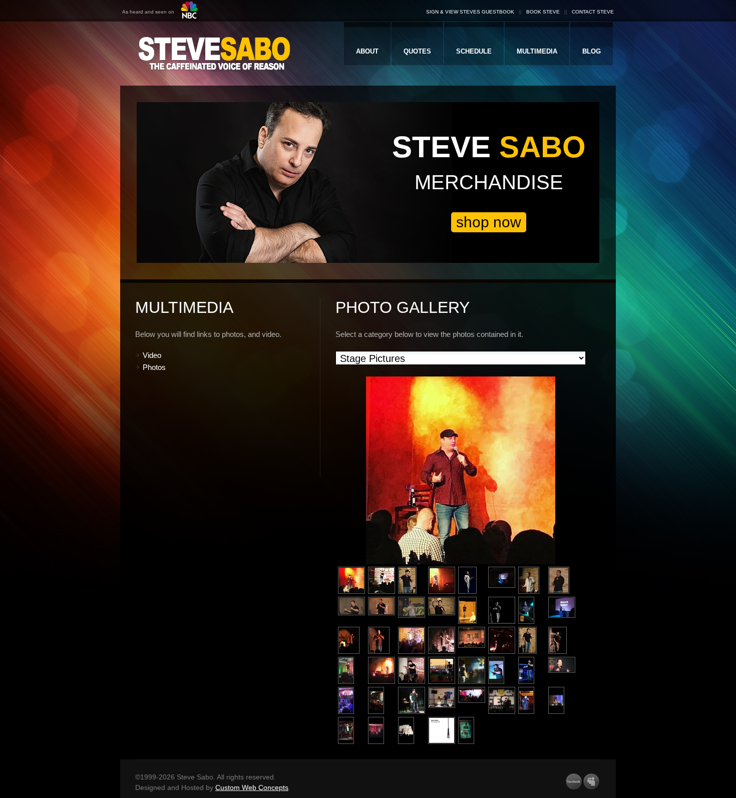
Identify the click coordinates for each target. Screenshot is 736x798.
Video (152, 355)
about (367, 51)
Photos (154, 367)
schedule (474, 51)
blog (591, 51)
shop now (488, 222)
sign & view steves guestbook (470, 12)
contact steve (593, 12)
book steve (543, 12)
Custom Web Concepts (251, 787)
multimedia (537, 51)
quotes (417, 51)
